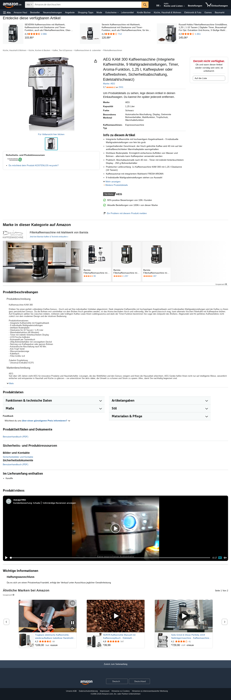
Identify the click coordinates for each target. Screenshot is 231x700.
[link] (49, 37)
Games (208, 12)
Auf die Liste (201, 78)
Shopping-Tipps (85, 12)
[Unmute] (225, 558)
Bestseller (35, 12)
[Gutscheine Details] (118, 12)
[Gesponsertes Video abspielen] (115, 616)
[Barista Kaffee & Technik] (13, 234)
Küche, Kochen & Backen (39, 50)
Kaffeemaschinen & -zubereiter (87, 50)
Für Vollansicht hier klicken (51, 134)
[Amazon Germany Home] (86, 682)
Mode (99, 12)
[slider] (110, 557)
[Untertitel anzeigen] (72, 603)
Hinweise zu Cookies (121, 691)
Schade (36, 502)
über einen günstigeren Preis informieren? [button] (45, 420)
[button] (7, 12)
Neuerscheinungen (52, 12)
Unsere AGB (71, 691)
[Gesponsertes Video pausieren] (72, 623)
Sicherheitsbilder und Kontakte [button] (18, 457)
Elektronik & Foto (192, 12)
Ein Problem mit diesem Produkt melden (127, 213)
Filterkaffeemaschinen (112, 50)
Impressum (104, 691)
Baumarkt (219, 12)
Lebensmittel (127, 12)
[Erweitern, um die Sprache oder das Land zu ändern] (125, 681)
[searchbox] (87, 5)
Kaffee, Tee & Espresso (62, 50)
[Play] (5, 557)
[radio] (51, 144)
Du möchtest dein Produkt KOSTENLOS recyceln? (34, 165)
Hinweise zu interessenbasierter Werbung (150, 691)
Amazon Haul (20, 12)
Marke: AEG (109, 83)
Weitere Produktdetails (116, 185)
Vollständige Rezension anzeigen (59, 502)
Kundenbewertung (22, 502)
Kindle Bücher (144, 12)
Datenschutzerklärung (88, 691)
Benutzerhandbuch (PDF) (15, 436)
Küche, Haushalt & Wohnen (167, 12)
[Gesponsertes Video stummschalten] (72, 629)
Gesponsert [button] (220, 284)
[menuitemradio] (220, 557)
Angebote (70, 12)
